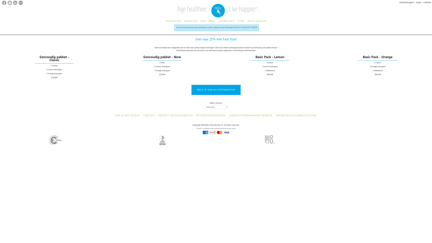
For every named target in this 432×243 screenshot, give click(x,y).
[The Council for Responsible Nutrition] (270, 140)
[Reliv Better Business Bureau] (162, 140)
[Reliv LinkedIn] (15, 3)
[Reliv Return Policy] (239, 125)
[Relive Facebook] (4, 3)
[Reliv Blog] (21, 3)
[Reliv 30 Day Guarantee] (55, 140)
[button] (173, 21)
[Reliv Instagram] (10, 3)
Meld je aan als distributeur (216, 90)
